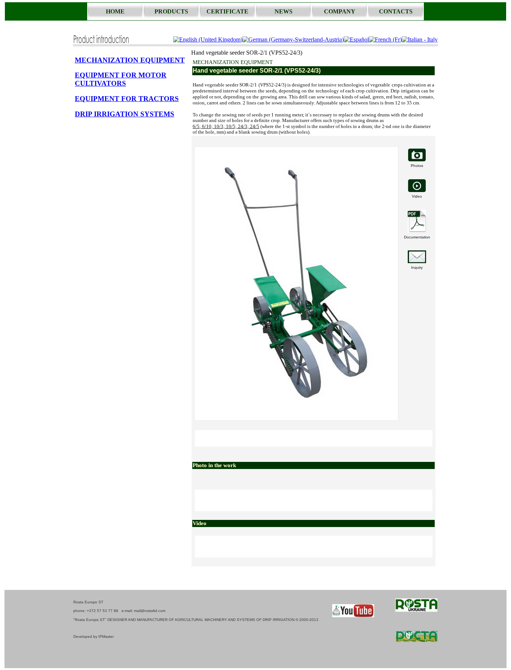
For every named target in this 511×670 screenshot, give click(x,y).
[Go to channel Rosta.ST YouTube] (353, 615)
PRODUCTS (171, 11)
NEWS (284, 11)
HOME (115, 11)
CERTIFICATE (227, 11)
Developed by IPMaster (93, 636)
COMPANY (339, 11)
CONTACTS (396, 11)
